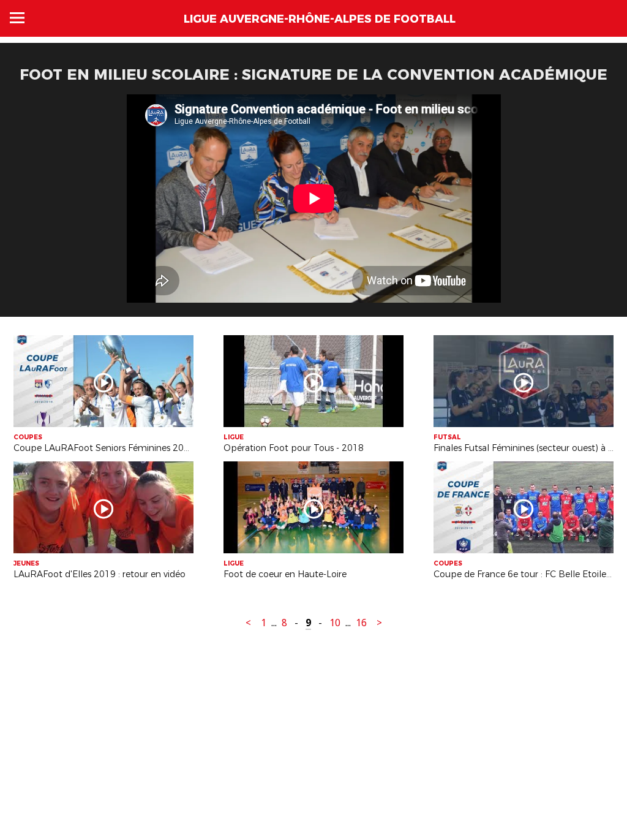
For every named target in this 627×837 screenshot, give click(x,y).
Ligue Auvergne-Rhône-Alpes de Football (320, 19)
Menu (17, 18)
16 (361, 623)
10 (334, 623)
